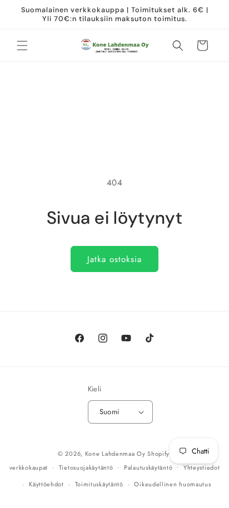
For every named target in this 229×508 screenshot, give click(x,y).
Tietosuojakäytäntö (86, 467)
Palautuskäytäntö (148, 467)
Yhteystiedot (201, 467)
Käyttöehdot (46, 484)
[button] (22, 45)
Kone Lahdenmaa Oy (115, 453)
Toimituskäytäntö (99, 484)
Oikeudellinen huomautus (172, 484)
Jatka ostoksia (114, 259)
